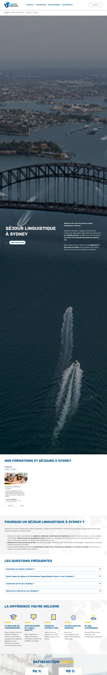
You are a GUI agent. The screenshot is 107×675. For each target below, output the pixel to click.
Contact (96, 5)
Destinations (41, 5)
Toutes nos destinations (17, 12)
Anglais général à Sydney (12, 487)
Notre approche (54, 5)
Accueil (7, 12)
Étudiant (13, 469)
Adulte (7, 469)
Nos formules (67, 5)
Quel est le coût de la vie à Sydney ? (22, 591)
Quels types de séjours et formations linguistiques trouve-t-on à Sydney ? (40, 576)
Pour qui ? (30, 5)
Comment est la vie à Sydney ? (20, 584)
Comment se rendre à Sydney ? (20, 569)
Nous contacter (17, 242)
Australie (28, 12)
